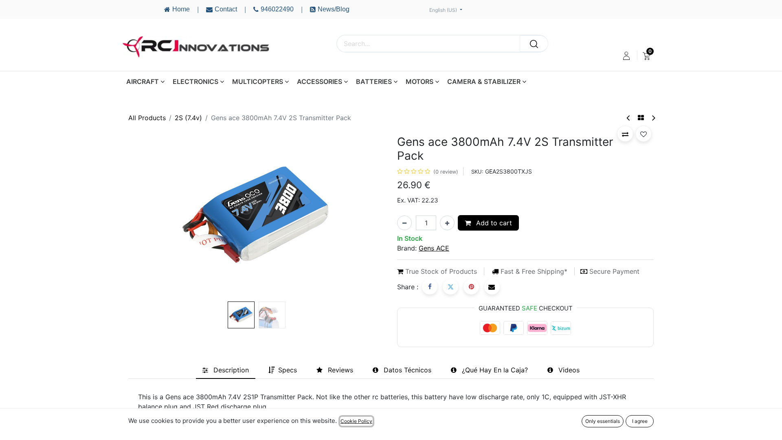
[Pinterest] (471, 287)
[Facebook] (429, 287)
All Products (147, 118)
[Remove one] (404, 223)
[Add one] (447, 223)
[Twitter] (450, 287)
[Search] (534, 43)
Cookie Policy (356, 421)
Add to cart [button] (493, 223)
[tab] (226, 370)
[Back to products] (640, 117)
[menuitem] (646, 56)
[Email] (492, 287)
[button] (147, 217)
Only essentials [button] (602, 421)
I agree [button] (640, 421)
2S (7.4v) (188, 118)
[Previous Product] (628, 118)
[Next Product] (653, 118)
